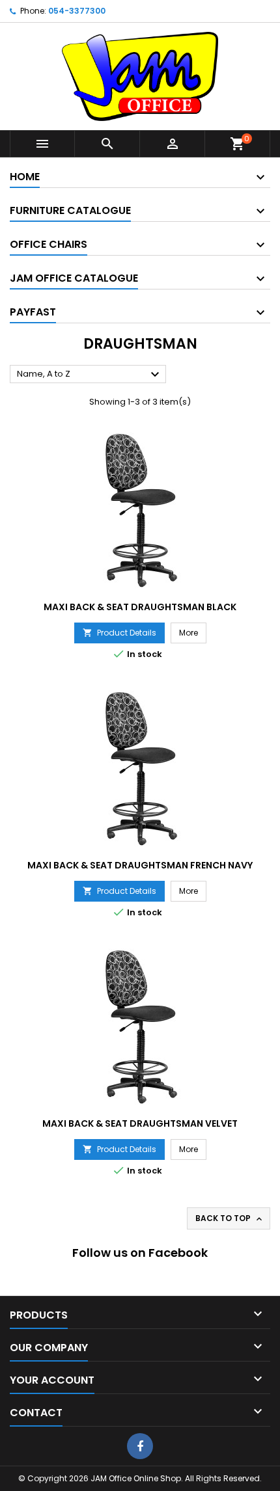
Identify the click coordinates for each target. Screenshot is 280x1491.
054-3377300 (76, 10)
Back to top (229, 1218)
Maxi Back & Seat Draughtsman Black (140, 606)
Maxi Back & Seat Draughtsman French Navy (140, 865)
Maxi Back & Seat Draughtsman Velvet (140, 1123)
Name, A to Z (90, 375)
